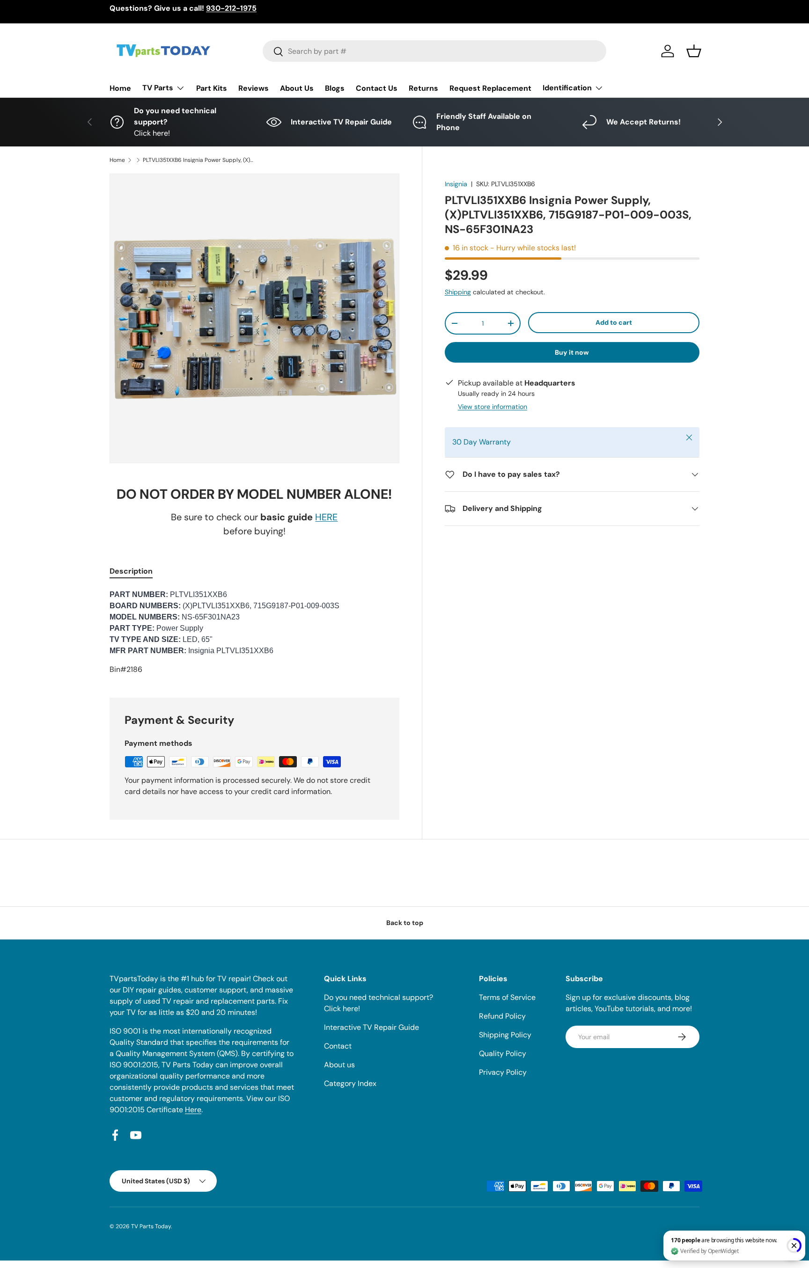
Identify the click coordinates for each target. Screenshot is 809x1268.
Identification (567, 88)
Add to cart (614, 322)
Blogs (335, 88)
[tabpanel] (254, 632)
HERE (326, 517)
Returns (423, 88)
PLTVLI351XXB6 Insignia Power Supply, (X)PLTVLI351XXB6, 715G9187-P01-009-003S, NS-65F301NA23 (199, 160)
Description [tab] (131, 571)
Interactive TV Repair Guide (371, 1027)
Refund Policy (502, 1016)
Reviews (253, 88)
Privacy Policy (503, 1072)
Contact (338, 1046)
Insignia (456, 184)
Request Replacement (490, 88)
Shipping (458, 292)
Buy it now (572, 352)
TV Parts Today (151, 1226)
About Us (297, 88)
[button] (694, 51)
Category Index (350, 1083)
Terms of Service (507, 997)
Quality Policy (502, 1053)
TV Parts (157, 88)
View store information (492, 406)
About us (339, 1065)
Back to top (404, 922)
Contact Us (376, 88)
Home (120, 88)
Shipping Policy (505, 1035)
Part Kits (211, 88)
